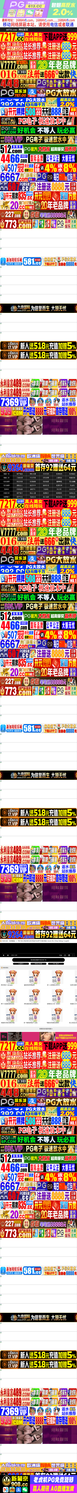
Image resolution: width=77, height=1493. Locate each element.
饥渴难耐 (33, 481)
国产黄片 (20, 493)
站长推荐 (7, 481)
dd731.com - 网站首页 (17, 29)
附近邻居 (20, 481)
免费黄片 (46, 493)
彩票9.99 (59, 485)
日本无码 (46, 474)
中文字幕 (33, 478)
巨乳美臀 (46, 478)
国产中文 (20, 497)
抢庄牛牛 (33, 485)
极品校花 (59, 497)
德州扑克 (46, 485)
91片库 (59, 489)
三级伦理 (20, 478)
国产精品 (20, 474)
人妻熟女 (59, 478)
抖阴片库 (7, 493)
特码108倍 (38, 963)
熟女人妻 (33, 493)
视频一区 (7, 474)
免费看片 (7, 497)
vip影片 (21, 963)
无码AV (6, 489)
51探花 (46, 489)
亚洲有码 (59, 474)
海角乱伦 (72, 493)
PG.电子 (56, 963)
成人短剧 (46, 497)
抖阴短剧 (72, 497)
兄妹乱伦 (33, 497)
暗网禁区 (59, 493)
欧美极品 (72, 474)
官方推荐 (7, 485)
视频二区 (7, 478)
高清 (60, 955)
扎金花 (72, 485)
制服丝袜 (72, 478)
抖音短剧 (20, 489)
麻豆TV (32, 489)
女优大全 (72, 489)
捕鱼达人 (20, 485)
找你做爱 (46, 481)
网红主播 (33, 474)
